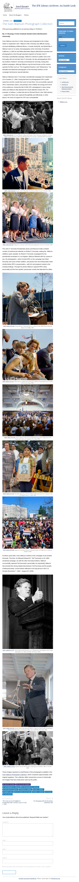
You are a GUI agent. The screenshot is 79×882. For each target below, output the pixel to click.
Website (4, 858)
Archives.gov (65, 82)
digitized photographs (11, 789)
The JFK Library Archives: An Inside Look (54, 5)
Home (5, 15)
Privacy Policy (65, 91)
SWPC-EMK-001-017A (8, 650)
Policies (26, 15)
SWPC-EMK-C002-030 (8, 728)
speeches (49, 792)
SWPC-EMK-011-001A (9, 766)
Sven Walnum (8, 794)
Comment (5, 822)
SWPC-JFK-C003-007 (8, 245)
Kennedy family (8, 792)
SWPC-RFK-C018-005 (9, 437)
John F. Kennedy (39, 789)
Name (4, 840)
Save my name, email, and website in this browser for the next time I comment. (27, 866)
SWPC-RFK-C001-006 (8, 550)
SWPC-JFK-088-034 (8, 135)
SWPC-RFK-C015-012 (8, 381)
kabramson (17, 21)
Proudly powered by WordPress (27, 878)
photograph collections (23, 792)
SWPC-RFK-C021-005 (8, 493)
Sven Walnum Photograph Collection (14, 774)
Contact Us (65, 84)
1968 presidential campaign (30, 787)
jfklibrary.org (63, 102)
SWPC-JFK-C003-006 (9, 191)
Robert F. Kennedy (39, 792)
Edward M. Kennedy (26, 789)
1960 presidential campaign (12, 787)
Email (4, 849)
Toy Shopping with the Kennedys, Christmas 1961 (43, 800)
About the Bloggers (15, 15)
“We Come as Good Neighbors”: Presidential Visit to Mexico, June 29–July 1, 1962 (14, 801)
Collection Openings (24, 784)
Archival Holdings (9, 784)
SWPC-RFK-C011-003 (9, 326)
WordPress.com (55, 878)
